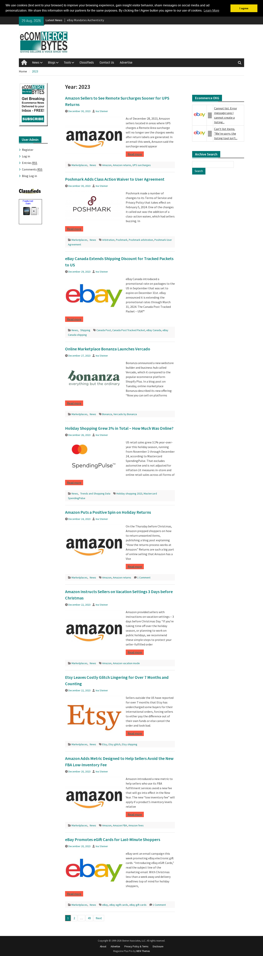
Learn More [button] (211, 10)
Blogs (51, 62)
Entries (29, 163)
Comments (32, 169)
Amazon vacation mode (126, 663)
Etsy (104, 744)
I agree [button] (244, 8)
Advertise (126, 62)
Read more (135, 154)
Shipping (85, 330)
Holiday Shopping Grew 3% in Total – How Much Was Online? (119, 428)
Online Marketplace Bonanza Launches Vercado (107, 349)
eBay (105, 904)
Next (99, 918)
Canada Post (103, 330)
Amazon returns (122, 165)
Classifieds (87, 62)
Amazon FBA (120, 825)
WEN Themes (143, 951)
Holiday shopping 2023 (129, 493)
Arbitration (108, 240)
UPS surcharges (141, 165)
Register (27, 150)
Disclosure (158, 946)
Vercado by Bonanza (125, 414)
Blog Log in (29, 176)
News (35, 62)
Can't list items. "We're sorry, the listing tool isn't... (225, 133)
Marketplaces (79, 165)
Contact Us (107, 62)
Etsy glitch (115, 744)
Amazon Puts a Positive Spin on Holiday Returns (108, 512)
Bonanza (107, 414)
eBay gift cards (138, 904)
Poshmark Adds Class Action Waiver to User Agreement (114, 179)
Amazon (106, 165)
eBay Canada (153, 330)
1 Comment (143, 577)
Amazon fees (136, 825)
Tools (67, 62)
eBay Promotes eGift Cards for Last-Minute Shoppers (112, 839)
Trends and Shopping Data (95, 493)
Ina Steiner (102, 111)
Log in (26, 156)
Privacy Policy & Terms (136, 946)
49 (89, 918)
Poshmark (121, 240)
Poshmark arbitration (141, 240)
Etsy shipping (129, 744)
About (103, 946)
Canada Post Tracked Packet (128, 330)
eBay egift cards (118, 904)
